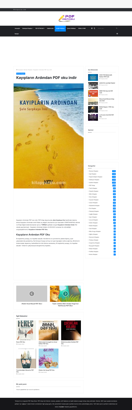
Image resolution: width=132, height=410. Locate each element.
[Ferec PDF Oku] (26, 330)
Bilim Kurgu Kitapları (95, 231)
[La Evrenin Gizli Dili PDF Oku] (93, 117)
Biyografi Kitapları (94, 245)
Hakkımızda (50, 28)
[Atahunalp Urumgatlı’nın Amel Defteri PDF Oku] (48, 330)
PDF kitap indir (42, 401)
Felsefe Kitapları (93, 191)
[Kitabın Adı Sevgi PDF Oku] (48, 358)
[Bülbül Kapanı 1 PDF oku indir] (93, 109)
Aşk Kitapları (92, 174)
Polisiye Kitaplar (93, 240)
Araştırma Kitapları (94, 243)
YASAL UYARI (82, 28)
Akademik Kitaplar (94, 205)
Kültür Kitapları (93, 222)
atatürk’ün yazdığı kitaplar (107, 83)
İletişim (17, 33)
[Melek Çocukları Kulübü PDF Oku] (71, 330)
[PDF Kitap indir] (66, 18)
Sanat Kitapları (93, 202)
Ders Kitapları (93, 197)
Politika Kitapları (93, 251)
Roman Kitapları (28, 69)
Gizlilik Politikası (60, 28)
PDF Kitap (92, 185)
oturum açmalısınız (34, 389)
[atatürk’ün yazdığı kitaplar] (93, 85)
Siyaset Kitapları (94, 200)
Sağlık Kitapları (93, 214)
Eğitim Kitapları (93, 234)
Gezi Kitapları (93, 228)
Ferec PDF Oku (20, 342)
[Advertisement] (66, 50)
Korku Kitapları (93, 254)
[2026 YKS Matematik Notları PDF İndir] (93, 77)
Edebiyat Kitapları (27, 28)
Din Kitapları (92, 208)
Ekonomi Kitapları (94, 237)
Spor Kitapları (93, 217)
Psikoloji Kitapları (94, 211)
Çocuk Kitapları (93, 220)
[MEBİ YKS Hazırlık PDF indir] (93, 93)
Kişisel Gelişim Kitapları (95, 177)
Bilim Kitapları (93, 194)
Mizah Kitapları (93, 248)
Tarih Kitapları (93, 188)
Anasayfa (17, 28)
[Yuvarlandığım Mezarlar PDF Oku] (26, 358)
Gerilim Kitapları (93, 182)
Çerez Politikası (71, 28)
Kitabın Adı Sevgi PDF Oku (47, 370)
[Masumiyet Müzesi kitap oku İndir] (93, 101)
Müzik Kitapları (93, 225)
